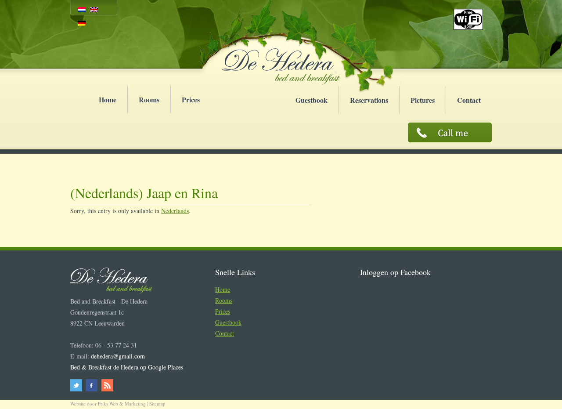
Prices (191, 99)
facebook (92, 385)
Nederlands (175, 210)
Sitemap (157, 403)
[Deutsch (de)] (82, 23)
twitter (77, 385)
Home (107, 99)
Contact (469, 100)
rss (106, 385)
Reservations (369, 100)
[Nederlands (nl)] (82, 9)
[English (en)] (94, 9)
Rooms (149, 99)
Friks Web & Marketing (122, 403)
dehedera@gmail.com (118, 356)
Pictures (423, 100)
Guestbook (311, 100)
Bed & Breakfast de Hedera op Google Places (126, 367)
